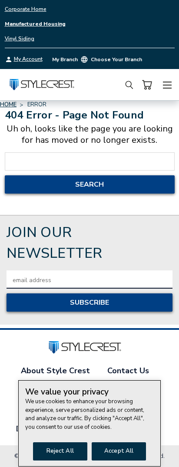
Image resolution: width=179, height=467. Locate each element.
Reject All (60, 451)
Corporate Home (25, 9)
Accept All (118, 451)
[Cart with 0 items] (146, 85)
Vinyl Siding (19, 38)
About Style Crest (55, 370)
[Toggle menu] (167, 84)
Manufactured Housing (35, 23)
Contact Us (128, 370)
